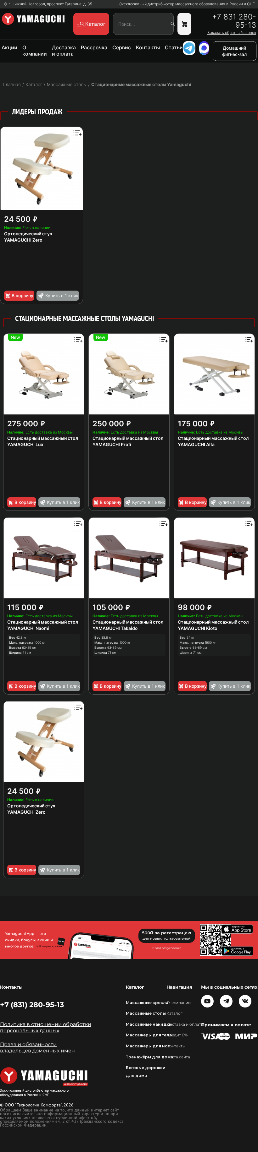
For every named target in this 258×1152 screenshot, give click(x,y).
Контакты (148, 47)
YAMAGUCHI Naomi (28, 628)
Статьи (174, 47)
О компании (34, 50)
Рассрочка (94, 47)
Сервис (121, 47)
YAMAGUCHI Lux (25, 444)
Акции (9, 47)
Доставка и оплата (64, 50)
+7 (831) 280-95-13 (32, 1004)
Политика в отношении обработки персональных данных (45, 1027)
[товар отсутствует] (184, 24)
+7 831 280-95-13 (234, 21)
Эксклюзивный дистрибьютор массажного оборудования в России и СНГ (187, 4)
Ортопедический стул (28, 233)
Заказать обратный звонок (231, 32)
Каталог (174, 1013)
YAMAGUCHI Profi (112, 444)
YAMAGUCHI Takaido (115, 628)
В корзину (22, 295)
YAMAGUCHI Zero (23, 240)
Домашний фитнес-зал (234, 51)
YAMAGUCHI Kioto (197, 628)
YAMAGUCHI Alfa (196, 444)
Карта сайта (178, 1057)
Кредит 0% (177, 1035)
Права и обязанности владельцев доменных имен (37, 1047)
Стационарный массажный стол (42, 438)
